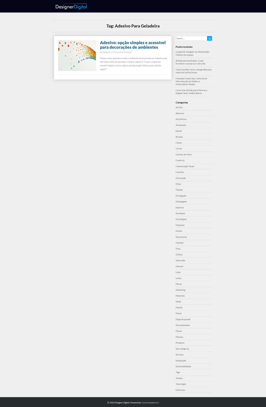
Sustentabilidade (183, 366)
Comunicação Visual (185, 166)
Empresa (180, 207)
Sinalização (181, 360)
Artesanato (181, 125)
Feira (178, 248)
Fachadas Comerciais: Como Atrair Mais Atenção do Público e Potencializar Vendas (191, 81)
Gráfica (179, 254)
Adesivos (180, 113)
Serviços (180, 354)
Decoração (181, 178)
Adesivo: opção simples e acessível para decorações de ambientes (133, 45)
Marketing (180, 290)
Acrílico (179, 107)
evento (179, 231)
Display (179, 189)
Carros (179, 148)
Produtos (180, 343)
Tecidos (179, 378)
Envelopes (180, 213)
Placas (179, 331)
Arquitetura (181, 119)
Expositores (181, 237)
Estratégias (181, 219)
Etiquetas (180, 225)
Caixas (179, 142)
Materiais (180, 295)
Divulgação (181, 195)
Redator (107, 52)
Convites (180, 172)
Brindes (179, 137)
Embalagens (181, 201)
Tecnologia (181, 384)
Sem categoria (182, 348)
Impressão (180, 260)
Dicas (178, 184)
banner (179, 131)
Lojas (178, 272)
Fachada (179, 242)
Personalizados (183, 325)
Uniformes (180, 390)
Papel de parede (183, 319)
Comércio (180, 160)
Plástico (179, 337)
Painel (178, 313)
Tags (178, 372)
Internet (179, 266)
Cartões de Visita (184, 154)
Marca (179, 284)
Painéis (179, 307)
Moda (178, 301)
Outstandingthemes (150, 402)
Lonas (178, 278)
